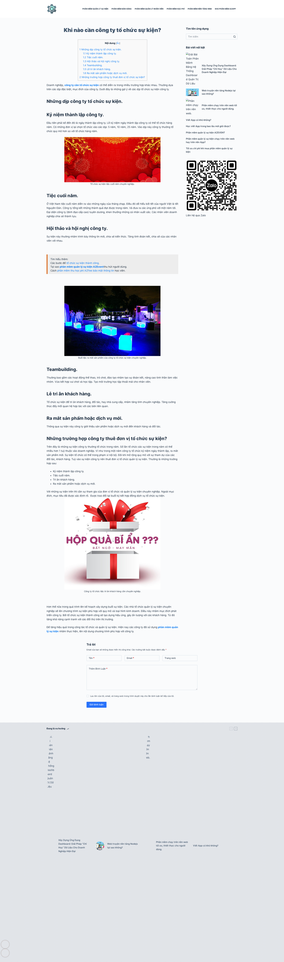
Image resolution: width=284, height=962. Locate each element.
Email (130, 658)
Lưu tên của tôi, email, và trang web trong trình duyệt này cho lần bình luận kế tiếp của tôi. (132, 696)
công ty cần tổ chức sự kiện (81, 85)
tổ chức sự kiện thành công (82, 263)
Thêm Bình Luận (98, 668)
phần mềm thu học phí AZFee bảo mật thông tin (85, 270)
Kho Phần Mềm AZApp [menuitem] (225, 9)
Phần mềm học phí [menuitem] (175, 9)
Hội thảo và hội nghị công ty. (101, 61)
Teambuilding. (92, 65)
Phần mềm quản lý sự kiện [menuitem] (95, 9)
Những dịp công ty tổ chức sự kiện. (100, 49)
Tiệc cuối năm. (93, 57)
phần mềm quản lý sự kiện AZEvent (82, 266)
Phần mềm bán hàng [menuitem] (121, 9)
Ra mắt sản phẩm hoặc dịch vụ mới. (105, 73)
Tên (91, 658)
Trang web (170, 658)
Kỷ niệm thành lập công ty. (99, 53)
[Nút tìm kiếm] (234, 37)
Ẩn (118, 43)
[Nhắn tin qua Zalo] (4, 953)
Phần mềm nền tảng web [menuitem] (200, 9)
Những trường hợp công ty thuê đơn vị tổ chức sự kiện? (112, 77)
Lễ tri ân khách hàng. (97, 69)
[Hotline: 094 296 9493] (4, 944)
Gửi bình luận (96, 704)
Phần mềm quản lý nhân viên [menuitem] (149, 9)
